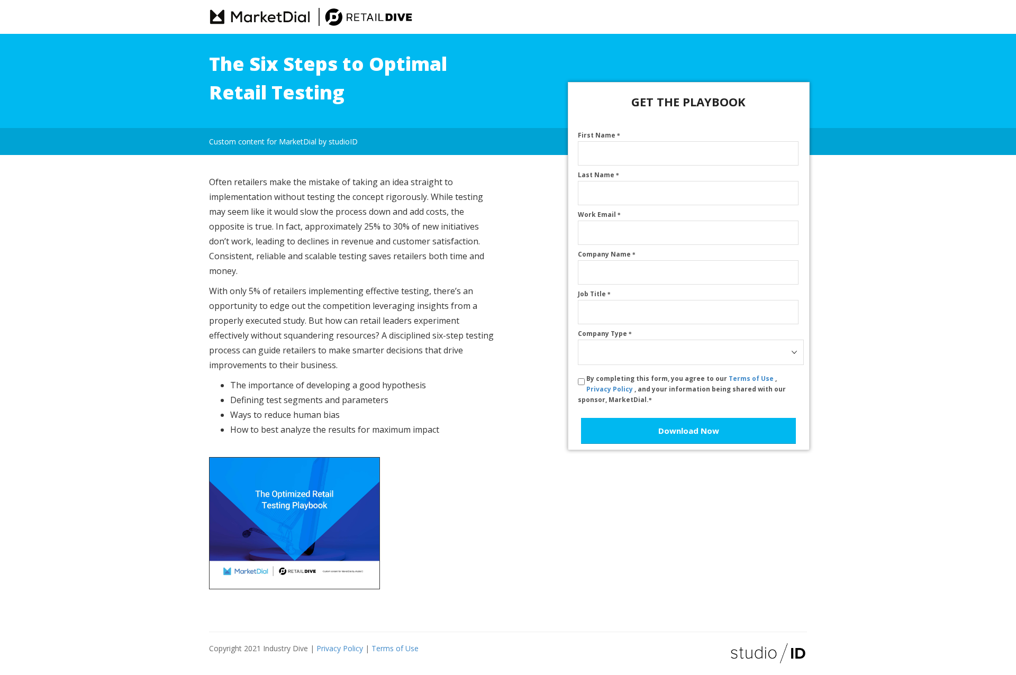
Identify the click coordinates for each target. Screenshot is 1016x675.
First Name (599, 135)
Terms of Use (752, 378)
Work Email (599, 214)
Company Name (607, 254)
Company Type (605, 333)
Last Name (598, 174)
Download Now (688, 430)
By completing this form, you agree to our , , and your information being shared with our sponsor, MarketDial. (682, 389)
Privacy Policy (610, 389)
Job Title (594, 293)
